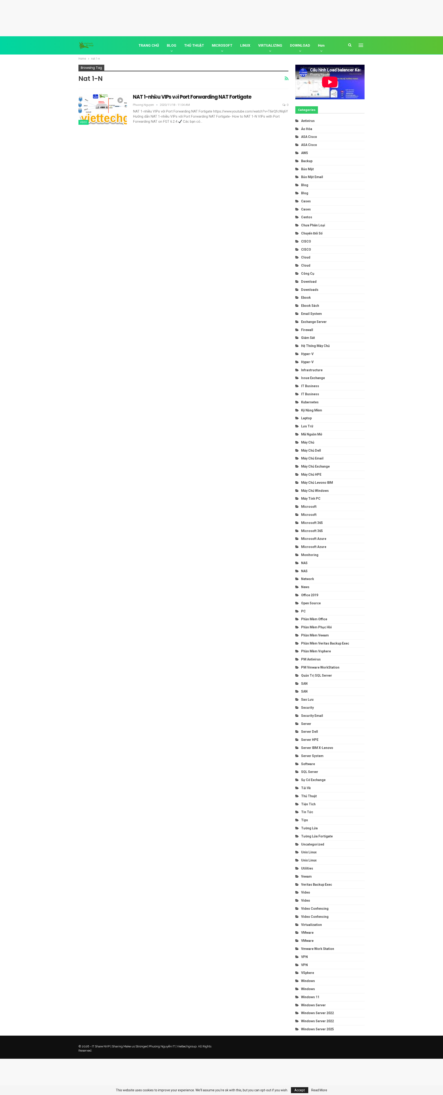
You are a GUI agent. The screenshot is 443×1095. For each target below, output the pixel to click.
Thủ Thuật (309, 796)
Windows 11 (310, 997)
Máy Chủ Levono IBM (317, 482)
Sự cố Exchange (313, 780)
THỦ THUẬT (194, 45)
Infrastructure (312, 370)
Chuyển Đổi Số (312, 233)
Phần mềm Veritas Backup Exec (325, 643)
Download (309, 281)
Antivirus (308, 121)
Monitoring (309, 555)
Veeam (306, 876)
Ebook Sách (310, 305)
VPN (304, 957)
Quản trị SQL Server (316, 675)
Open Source (311, 603)
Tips (304, 820)
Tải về (306, 788)
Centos (306, 217)
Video (83, 122)
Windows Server (313, 1005)
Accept (299, 1090)
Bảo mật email (312, 177)
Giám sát (308, 338)
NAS (304, 563)
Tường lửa (309, 828)
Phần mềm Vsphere (316, 651)
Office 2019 (309, 595)
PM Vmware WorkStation (320, 667)
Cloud (305, 257)
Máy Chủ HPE (311, 474)
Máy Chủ (307, 442)
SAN (304, 683)
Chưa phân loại (313, 225)
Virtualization (311, 925)
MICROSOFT (222, 45)
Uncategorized (312, 844)
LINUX (245, 45)
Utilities (307, 868)
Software (308, 764)
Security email (312, 716)
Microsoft (309, 506)
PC (303, 611)
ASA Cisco (309, 137)
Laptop (306, 418)
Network (307, 579)
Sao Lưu (307, 699)
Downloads (309, 290)
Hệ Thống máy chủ (315, 346)
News (305, 587)
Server (306, 724)
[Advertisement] (221, 17)
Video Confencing (315, 908)
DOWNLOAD (300, 45)
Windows (308, 981)
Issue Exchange (313, 378)
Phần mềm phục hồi (316, 627)
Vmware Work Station (317, 949)
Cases (306, 201)
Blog (304, 185)
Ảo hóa (306, 129)
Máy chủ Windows (315, 491)
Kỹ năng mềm (311, 410)
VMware (307, 932)
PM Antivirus (311, 659)
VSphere (307, 973)
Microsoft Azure (313, 539)
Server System (312, 756)
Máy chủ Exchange (315, 466)
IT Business (310, 386)
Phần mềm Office (314, 619)
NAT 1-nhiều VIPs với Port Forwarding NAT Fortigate (192, 96)
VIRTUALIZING (270, 45)
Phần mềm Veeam (315, 635)
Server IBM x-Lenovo (317, 748)
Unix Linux (309, 852)
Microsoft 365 (312, 523)
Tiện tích (308, 804)
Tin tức (307, 812)
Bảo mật (307, 169)
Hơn (321, 45)
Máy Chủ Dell (311, 450)
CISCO (306, 241)
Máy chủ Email (312, 458)
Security (307, 707)
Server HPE (309, 740)
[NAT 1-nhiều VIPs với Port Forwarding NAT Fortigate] (102, 109)
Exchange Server (314, 322)
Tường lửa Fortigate (317, 836)
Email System (311, 314)
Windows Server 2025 (317, 1029)
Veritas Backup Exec (316, 884)
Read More (319, 1090)
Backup (306, 161)
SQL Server (309, 772)
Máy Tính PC (310, 498)
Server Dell (309, 731)
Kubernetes (310, 402)
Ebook (306, 297)
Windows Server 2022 (317, 1013)
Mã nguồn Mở (311, 434)
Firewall (307, 330)
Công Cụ (307, 273)
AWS (304, 153)
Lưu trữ (307, 426)
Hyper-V (307, 354)
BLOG (171, 45)
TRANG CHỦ (148, 45)
